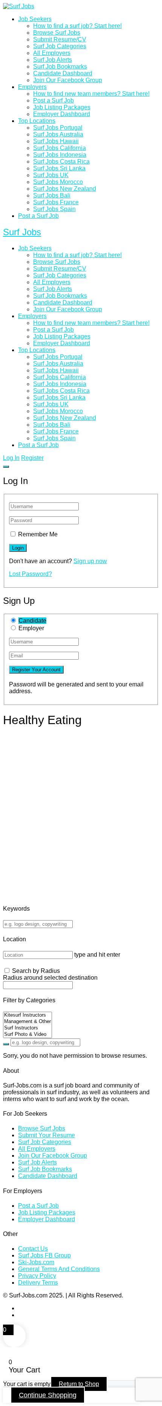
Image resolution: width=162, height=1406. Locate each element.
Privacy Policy (37, 1276)
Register (32, 458)
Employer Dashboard (61, 114)
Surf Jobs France (56, 202)
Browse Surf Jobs (56, 32)
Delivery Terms (38, 1282)
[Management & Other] (27, 1022)
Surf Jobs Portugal (58, 127)
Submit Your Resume (46, 1135)
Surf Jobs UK (51, 175)
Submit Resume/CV (59, 39)
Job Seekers (35, 19)
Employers (32, 87)
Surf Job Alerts (52, 60)
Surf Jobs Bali (51, 195)
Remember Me (38, 534)
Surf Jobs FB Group (44, 1255)
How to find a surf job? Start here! (77, 26)
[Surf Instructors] (27, 1028)
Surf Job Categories (59, 46)
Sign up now (90, 561)
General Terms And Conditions (59, 1269)
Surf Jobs (22, 232)
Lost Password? (30, 574)
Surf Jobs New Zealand (64, 188)
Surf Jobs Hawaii (56, 141)
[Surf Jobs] (18, 6)
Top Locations (36, 121)
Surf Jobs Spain (54, 209)
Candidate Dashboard (62, 73)
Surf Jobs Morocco (58, 182)
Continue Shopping (47, 1395)
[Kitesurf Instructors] (27, 1015)
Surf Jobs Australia (58, 134)
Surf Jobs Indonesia (59, 155)
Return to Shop (79, 1384)
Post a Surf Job (53, 100)
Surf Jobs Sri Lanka (59, 168)
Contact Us (33, 1248)
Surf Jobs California (59, 148)
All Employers (51, 53)
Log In (11, 458)
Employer (31, 628)
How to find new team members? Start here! (91, 93)
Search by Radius (36, 971)
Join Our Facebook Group (67, 80)
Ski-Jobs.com (36, 1262)
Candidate (32, 620)
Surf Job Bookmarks (60, 66)
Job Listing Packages (61, 107)
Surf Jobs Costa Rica (61, 161)
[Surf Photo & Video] (27, 1034)
